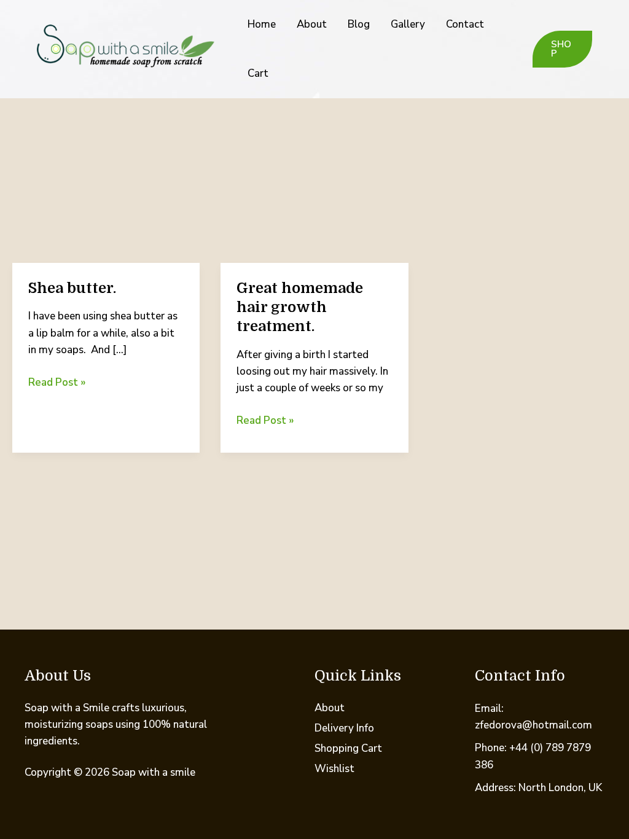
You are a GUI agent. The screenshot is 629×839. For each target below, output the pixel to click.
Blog (359, 24)
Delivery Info (344, 728)
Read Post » (57, 383)
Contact (465, 24)
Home (262, 24)
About (312, 24)
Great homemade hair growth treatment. (299, 307)
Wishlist (334, 769)
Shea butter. (72, 288)
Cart (258, 73)
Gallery (408, 24)
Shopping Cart (348, 748)
